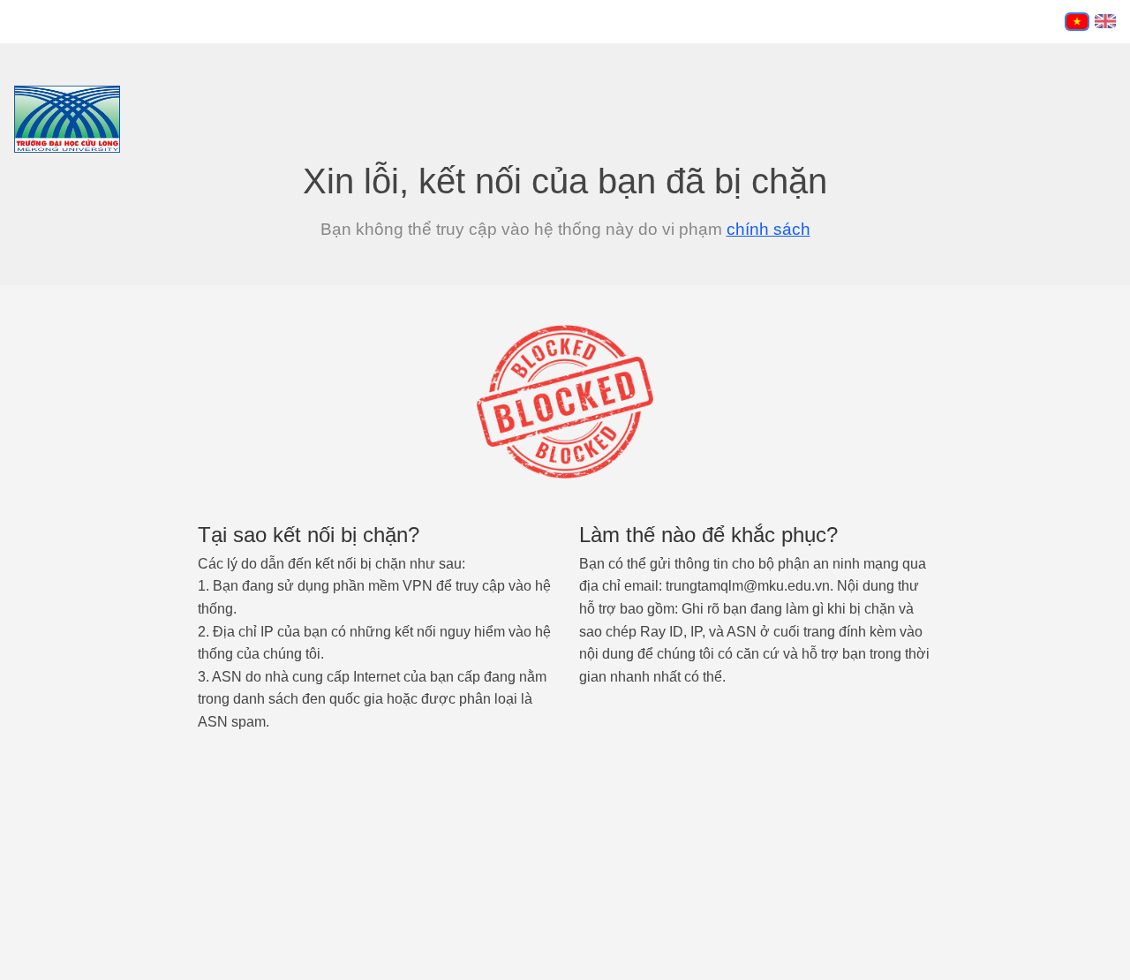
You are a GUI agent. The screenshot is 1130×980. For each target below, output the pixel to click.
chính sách (768, 229)
